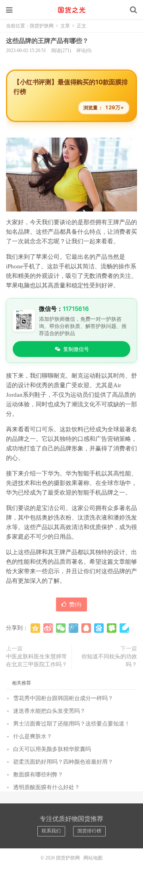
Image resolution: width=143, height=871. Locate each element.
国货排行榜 (89, 831)
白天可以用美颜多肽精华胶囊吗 (52, 749)
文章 (65, 26)
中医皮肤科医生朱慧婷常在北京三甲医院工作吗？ (36, 660)
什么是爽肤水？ (32, 736)
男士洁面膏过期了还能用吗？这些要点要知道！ (71, 724)
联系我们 (51, 831)
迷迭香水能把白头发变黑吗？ (49, 711)
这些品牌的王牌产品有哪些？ (47, 40)
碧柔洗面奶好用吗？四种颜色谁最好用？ (63, 762)
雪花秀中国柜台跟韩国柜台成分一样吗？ (63, 698)
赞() (75, 604)
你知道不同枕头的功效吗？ (109, 660)
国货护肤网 (71, 10)
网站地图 (92, 858)
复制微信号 (76, 349)
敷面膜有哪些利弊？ (38, 775)
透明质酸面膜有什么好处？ (46, 787)
